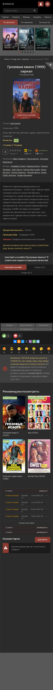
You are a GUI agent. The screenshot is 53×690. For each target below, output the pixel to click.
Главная (5, 17)
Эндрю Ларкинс (18, 172)
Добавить (43, 540)
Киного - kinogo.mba (12, 59)
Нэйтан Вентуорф (31, 169)
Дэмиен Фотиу (33, 172)
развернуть (42, 527)
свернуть (43, 490)
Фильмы (26, 17)
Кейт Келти (17, 169)
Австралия (15, 123)
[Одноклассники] (19, 341)
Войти (40, 4)
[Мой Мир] (22, 341)
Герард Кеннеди (24, 175)
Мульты (48, 17)
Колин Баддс (33, 158)
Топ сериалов (27, 22)
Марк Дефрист (19, 158)
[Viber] (30, 341)
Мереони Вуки (33, 166)
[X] (26, 341)
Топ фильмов (8, 22)
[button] (19, 52)
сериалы (25, 59)
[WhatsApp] (34, 341)
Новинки (16, 17)
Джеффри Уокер (18, 166)
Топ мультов (44, 22)
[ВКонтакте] (15, 341)
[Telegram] (38, 341)
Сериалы (37, 17)
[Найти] (34, 10)
